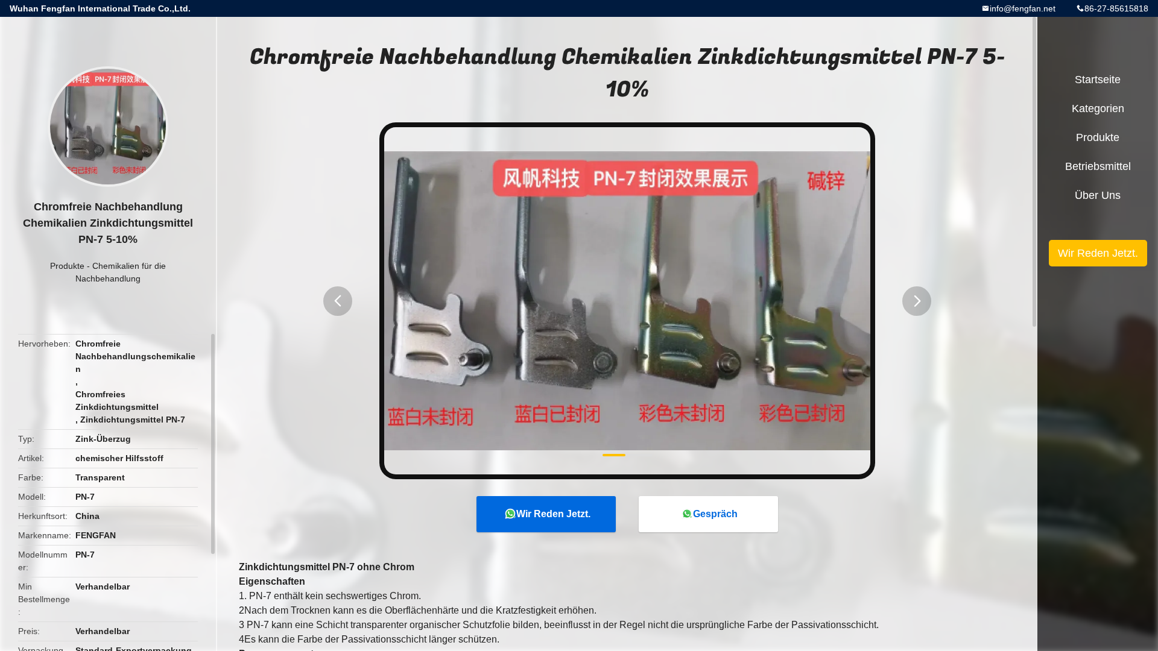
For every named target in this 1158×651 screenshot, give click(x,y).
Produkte (67, 266)
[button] (337, 301)
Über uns (1098, 195)
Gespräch (715, 514)
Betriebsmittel (1098, 166)
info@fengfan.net (1022, 8)
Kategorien (1098, 108)
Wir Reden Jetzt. (553, 514)
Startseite (1098, 80)
